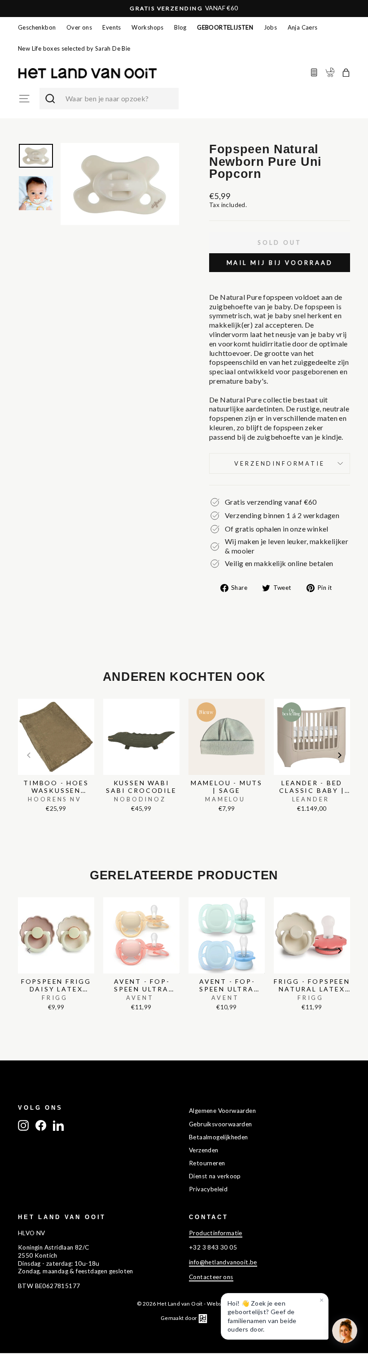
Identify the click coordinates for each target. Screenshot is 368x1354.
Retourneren (207, 1163)
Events (111, 27)
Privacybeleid (208, 1189)
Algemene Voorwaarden (222, 1110)
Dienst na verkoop (215, 1176)
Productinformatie (215, 1233)
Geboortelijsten (225, 27)
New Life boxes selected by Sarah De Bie (74, 48)
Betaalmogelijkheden (218, 1137)
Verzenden (204, 1150)
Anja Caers (303, 27)
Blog (180, 27)
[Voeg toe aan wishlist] (20, 696)
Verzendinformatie (279, 463)
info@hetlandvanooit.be (223, 1262)
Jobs (270, 27)
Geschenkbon (37, 27)
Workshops (147, 27)
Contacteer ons (211, 1276)
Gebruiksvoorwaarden (220, 1124)
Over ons (79, 27)
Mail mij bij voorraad (280, 262)
